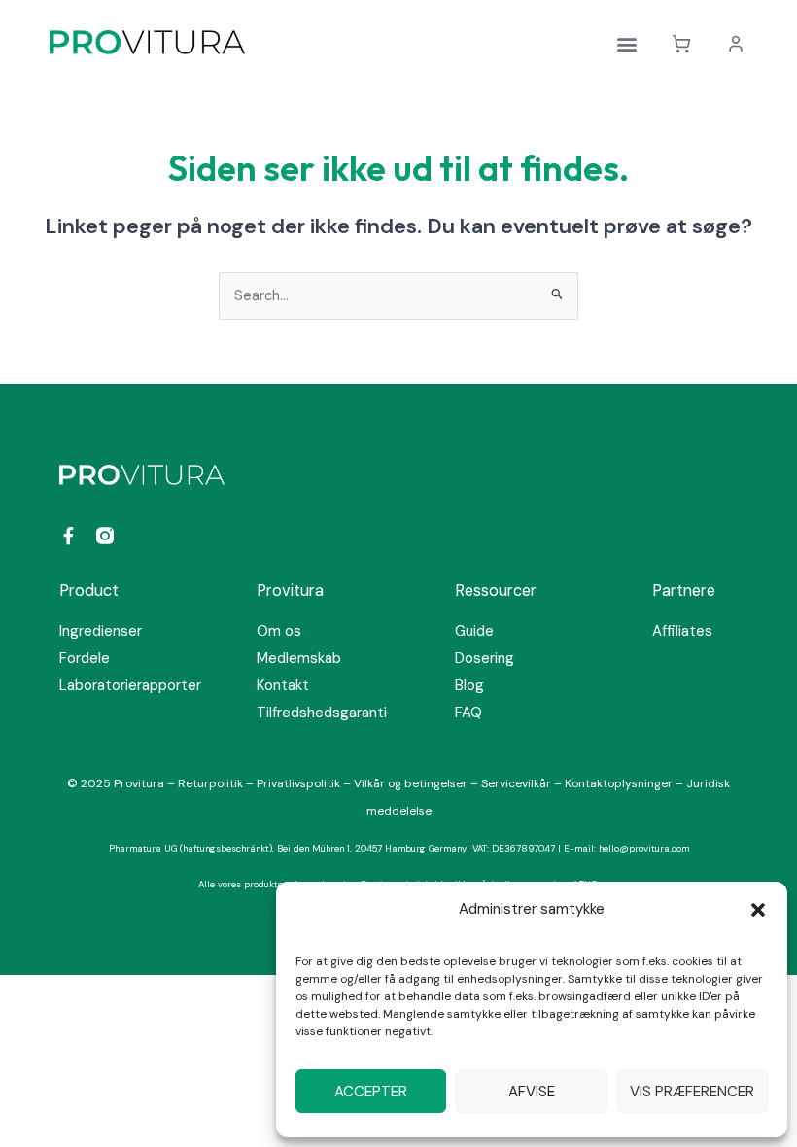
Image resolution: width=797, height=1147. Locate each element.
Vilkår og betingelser (411, 783)
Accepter (370, 1091)
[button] (758, 910)
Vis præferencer (692, 1091)
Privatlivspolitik (300, 783)
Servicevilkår (517, 783)
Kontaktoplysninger (619, 783)
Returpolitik (212, 783)
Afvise (531, 1091)
